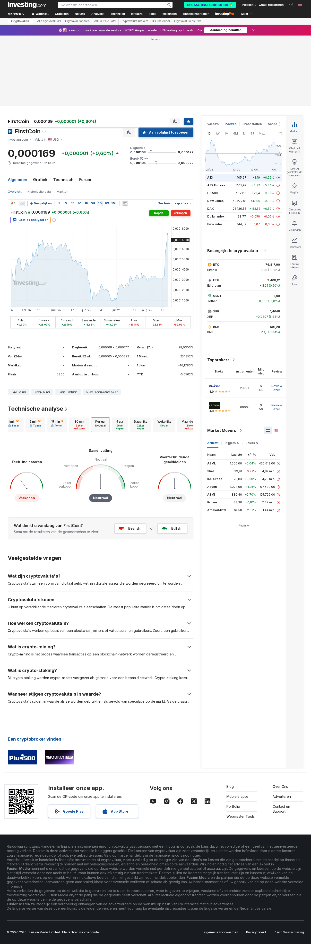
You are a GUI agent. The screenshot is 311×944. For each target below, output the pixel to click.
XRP (216, 311)
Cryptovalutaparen (77, 21)
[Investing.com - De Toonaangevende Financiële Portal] (27, 4)
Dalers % (252, 443)
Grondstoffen (252, 124)
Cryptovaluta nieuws (187, 21)
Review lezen (276, 388)
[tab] (14, 425)
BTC (216, 264)
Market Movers (221, 430)
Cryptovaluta (20, 21)
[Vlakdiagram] (22, 203)
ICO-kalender (161, 21)
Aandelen (275, 124)
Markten (62, 191)
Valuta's (213, 124)
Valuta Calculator (105, 21)
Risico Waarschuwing (289, 932)
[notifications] (291, 4)
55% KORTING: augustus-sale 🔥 (210, 5)
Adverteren (282, 796)
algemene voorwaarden (221, 932)
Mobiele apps (237, 796)
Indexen (230, 124)
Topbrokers (218, 359)
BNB (216, 327)
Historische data (39, 191)
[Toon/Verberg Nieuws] (125, 203)
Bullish (176, 528)
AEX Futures (216, 185)
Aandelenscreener (196, 14)
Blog (230, 786)
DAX (210, 208)
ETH (216, 280)
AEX (210, 177)
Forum (85, 179)
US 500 (212, 193)
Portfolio (233, 806)
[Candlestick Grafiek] (12, 203)
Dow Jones (215, 201)
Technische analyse (35, 408)
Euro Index (215, 224)
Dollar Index (216, 216)
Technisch (63, 179)
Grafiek (40, 179)
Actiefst (212, 443)
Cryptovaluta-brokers (134, 21)
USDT (217, 296)
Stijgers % (232, 443)
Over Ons (280, 786)
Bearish (134, 528)
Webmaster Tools (240, 816)
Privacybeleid (256, 932)
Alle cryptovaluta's (49, 21)
